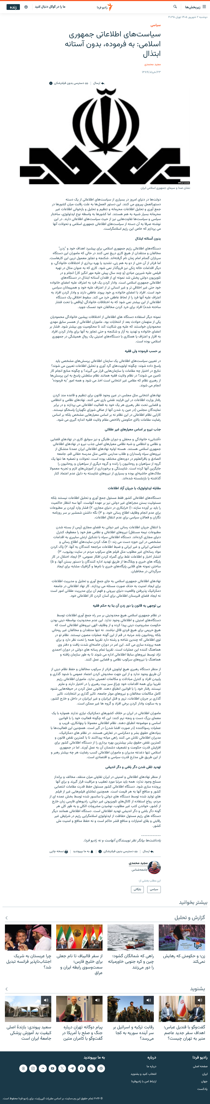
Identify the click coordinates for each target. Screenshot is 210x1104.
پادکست (202, 1089)
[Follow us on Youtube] (52, 1068)
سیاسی (156, 25)
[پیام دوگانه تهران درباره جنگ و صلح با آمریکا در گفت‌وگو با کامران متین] (79, 1009)
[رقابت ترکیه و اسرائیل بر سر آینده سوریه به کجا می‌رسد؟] (130, 1009)
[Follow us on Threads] (23, 1068)
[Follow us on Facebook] (82, 1068)
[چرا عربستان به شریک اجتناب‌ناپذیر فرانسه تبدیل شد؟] (28, 937)
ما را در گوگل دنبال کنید (50, 6)
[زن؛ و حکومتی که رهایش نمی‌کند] (182, 937)
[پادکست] (26, 7)
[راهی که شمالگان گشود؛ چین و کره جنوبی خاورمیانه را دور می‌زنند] (130, 937)
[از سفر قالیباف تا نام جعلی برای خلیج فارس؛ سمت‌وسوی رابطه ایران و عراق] (79, 937)
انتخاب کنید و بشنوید (143, 1074)
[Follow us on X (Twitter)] (62, 1068)
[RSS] (91, 1068)
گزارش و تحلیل (190, 918)
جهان (204, 1082)
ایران (205, 1074)
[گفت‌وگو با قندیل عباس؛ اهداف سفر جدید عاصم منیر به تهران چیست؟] (182, 1009)
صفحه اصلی (200, 1066)
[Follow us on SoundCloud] (43, 1068)
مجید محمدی (152, 64)
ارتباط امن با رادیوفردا (143, 1082)
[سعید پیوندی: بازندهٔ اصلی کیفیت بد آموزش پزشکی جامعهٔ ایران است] (28, 1009)
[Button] (98, 83)
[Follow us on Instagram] (33, 1068)
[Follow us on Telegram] (72, 1068)
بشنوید (197, 989)
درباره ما (151, 1066)
